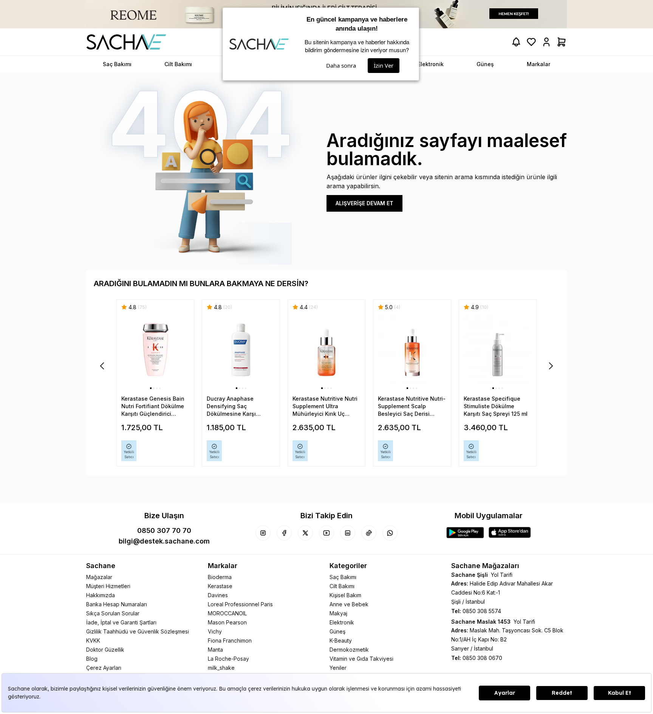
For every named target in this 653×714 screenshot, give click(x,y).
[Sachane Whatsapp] (390, 533)
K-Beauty (341, 640)
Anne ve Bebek (349, 604)
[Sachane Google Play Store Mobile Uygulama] (465, 532)
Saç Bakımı (343, 577)
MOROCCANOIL (227, 613)
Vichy (215, 631)
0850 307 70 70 (164, 530)
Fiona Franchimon (230, 640)
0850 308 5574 (482, 611)
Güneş (337, 631)
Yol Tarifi (501, 575)
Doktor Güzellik (105, 649)
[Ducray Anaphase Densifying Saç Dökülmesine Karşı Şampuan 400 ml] (241, 350)
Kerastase (220, 586)
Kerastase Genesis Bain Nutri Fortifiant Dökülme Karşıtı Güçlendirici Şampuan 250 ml (152, 406)
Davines (218, 595)
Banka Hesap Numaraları (116, 604)
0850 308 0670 (482, 658)
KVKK (93, 640)
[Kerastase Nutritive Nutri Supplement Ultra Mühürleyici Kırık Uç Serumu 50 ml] (326, 350)
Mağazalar (99, 577)
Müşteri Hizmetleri (108, 586)
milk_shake (221, 667)
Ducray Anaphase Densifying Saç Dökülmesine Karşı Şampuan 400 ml (231, 406)
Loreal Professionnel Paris (240, 604)
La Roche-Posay (228, 658)
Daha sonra (341, 65)
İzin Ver (383, 65)
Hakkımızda (100, 595)
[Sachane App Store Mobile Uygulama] (510, 532)
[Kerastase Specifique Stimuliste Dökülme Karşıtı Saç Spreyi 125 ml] (498, 350)
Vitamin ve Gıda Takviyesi (361, 658)
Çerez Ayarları (103, 667)
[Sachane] (126, 42)
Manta (215, 649)
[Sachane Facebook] (284, 533)
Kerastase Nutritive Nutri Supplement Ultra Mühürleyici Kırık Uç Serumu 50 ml (324, 406)
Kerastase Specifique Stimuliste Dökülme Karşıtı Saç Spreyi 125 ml (496, 406)
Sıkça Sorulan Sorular (112, 613)
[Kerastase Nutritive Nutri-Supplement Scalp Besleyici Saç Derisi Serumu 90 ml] (412, 350)
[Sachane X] (305, 533)
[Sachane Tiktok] (368, 533)
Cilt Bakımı (342, 586)
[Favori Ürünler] (531, 42)
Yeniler (338, 667)
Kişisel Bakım (345, 595)
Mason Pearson (227, 622)
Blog (91, 658)
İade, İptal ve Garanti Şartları (121, 622)
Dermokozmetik (349, 649)
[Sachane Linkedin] (347, 533)
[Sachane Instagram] (263, 533)
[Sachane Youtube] (326, 533)
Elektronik (342, 622)
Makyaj (338, 613)
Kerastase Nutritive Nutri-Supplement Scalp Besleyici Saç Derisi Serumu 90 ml (412, 406)
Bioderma (220, 577)
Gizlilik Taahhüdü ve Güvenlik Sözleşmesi (137, 631)
